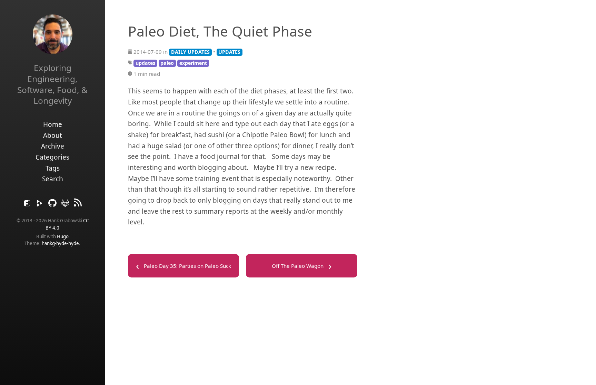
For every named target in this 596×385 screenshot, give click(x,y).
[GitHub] (53, 204)
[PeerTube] (40, 204)
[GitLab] (66, 204)
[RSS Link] (77, 204)
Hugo (63, 236)
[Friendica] (28, 204)
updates (145, 63)
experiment (193, 63)
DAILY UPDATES (190, 52)
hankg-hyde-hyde (60, 243)
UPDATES (229, 52)
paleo (167, 63)
